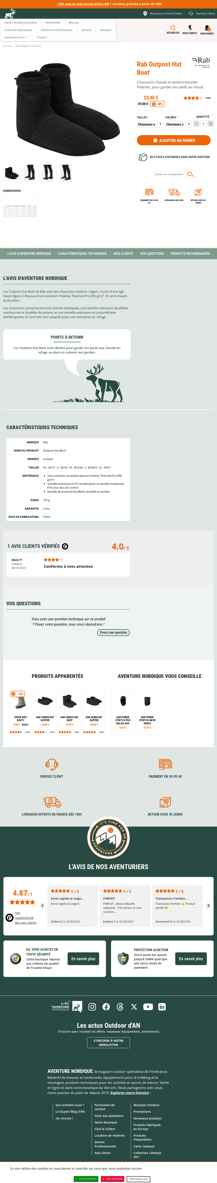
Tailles (142, 117)
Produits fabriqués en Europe (147, 1127)
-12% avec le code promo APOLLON (83, 4)
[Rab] (201, 62)
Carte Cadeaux (144, 1146)
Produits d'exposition (143, 1137)
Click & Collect (105, 1129)
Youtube (148, 1007)
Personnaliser (138, 1179)
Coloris (170, 117)
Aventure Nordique (70, 1071)
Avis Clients (123, 253)
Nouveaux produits (147, 1118)
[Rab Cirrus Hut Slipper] (45, 712)
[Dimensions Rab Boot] (20, 211)
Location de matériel (110, 1135)
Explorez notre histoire (129, 1092)
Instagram (92, 1007)
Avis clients (103, 1153)
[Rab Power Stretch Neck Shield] (147, 712)
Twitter (134, 1007)
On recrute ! (64, 1118)
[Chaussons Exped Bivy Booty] (21, 712)
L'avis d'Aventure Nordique (29, 253)
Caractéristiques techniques (82, 253)
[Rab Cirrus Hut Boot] (69, 712)
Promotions (142, 1112)
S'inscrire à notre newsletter (109, 1043)
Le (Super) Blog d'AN (70, 1112)
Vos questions (152, 253)
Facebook (106, 1007)
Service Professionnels (105, 1144)
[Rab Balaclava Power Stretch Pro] (123, 712)
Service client (51, 776)
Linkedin (162, 1007)
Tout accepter (88, 1179)
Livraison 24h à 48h (173, 200)
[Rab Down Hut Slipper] (94, 712)
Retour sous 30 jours (198, 201)
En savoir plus (83, 958)
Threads (120, 1007)
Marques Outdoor (147, 1105)
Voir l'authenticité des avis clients (25, 918)
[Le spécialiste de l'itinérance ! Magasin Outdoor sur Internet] (9, 14)
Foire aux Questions (109, 1116)
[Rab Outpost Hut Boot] (11, 173)
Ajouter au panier (177, 140)
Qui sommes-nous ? (70, 1105)
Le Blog (66, 1007)
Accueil (7, 46)
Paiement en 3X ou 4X (149, 201)
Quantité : (203, 117)
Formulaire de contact (105, 1107)
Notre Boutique (106, 1122)
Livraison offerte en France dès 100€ (52, 814)
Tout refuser (114, 1179)
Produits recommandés (190, 253)
